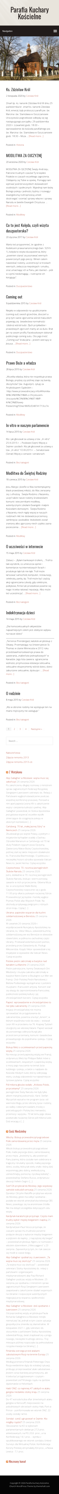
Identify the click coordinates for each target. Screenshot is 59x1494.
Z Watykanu (15, 772)
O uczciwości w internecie (24, 546)
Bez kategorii (22, 462)
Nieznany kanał (17, 1461)
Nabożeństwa (13, 752)
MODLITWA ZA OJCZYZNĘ (24, 155)
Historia (20, 144)
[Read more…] (36, 136)
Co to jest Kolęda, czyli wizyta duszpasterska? (27, 227)
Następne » (36, 729)
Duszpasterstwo (24, 286)
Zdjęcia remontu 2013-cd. (19, 761)
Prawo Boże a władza (21, 363)
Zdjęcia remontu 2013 (17, 757)
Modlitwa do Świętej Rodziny (26, 473)
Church (12, 1486)
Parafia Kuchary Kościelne (29, 12)
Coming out (14, 297)
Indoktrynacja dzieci (20, 612)
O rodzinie (13, 693)
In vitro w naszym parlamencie (27, 425)
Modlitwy (20, 214)
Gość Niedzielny (17, 1131)
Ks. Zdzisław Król (18, 89)
